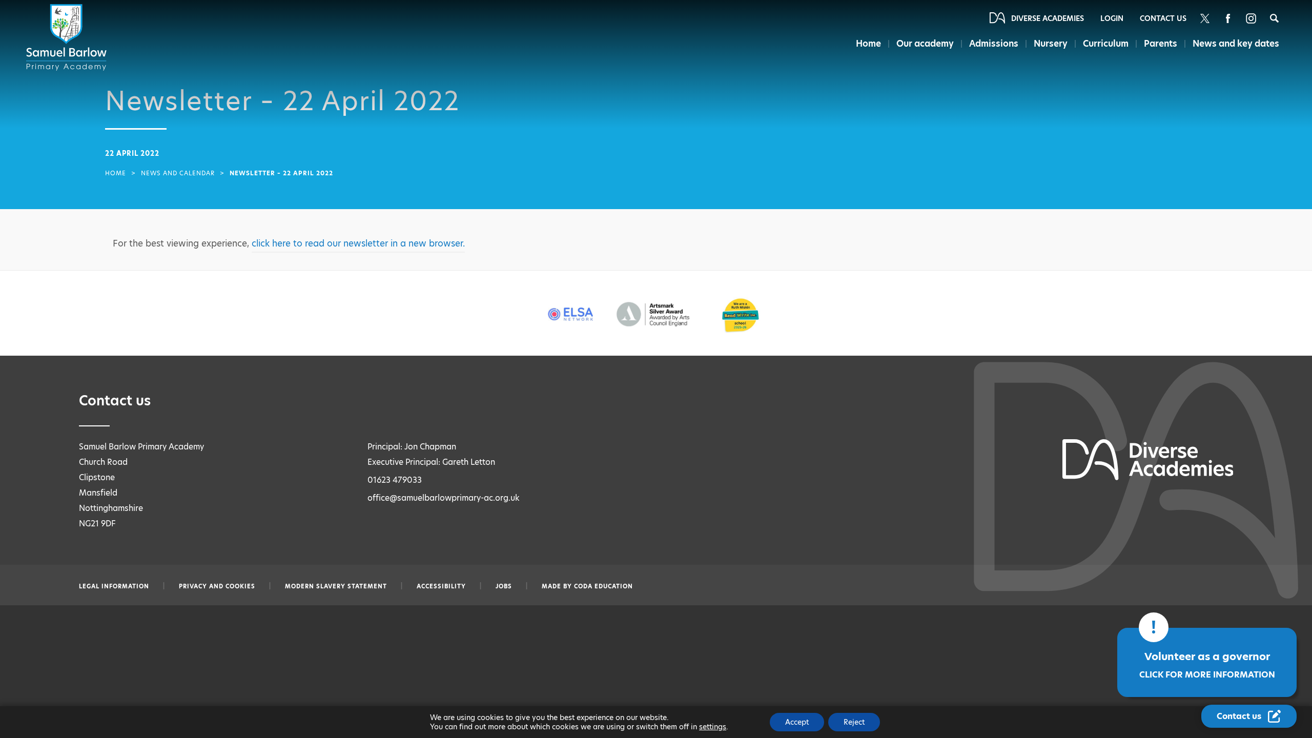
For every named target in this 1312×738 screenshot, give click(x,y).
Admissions (993, 43)
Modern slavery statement (336, 586)
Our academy (925, 43)
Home (868, 43)
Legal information (114, 586)
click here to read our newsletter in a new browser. (358, 243)
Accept (797, 722)
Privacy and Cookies (217, 586)
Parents (1160, 43)
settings (712, 726)
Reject (854, 722)
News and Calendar (178, 173)
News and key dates (1236, 43)
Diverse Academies (1047, 18)
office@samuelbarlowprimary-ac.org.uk (443, 498)
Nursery (1051, 43)
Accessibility (441, 586)
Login (1111, 18)
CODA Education (603, 586)
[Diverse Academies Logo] (68, 37)
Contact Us (1163, 18)
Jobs (504, 586)
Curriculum (1106, 43)
